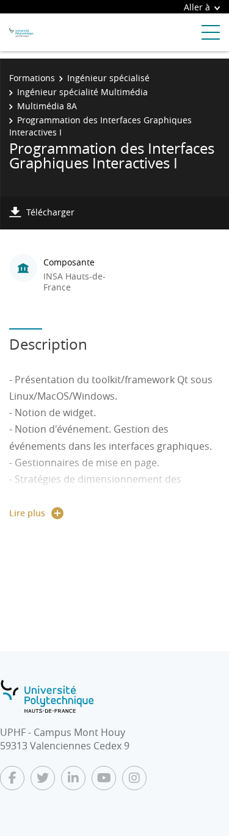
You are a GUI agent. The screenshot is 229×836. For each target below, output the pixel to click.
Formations (32, 78)
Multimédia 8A (47, 106)
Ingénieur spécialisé (108, 78)
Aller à (197, 7)
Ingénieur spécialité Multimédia (82, 92)
